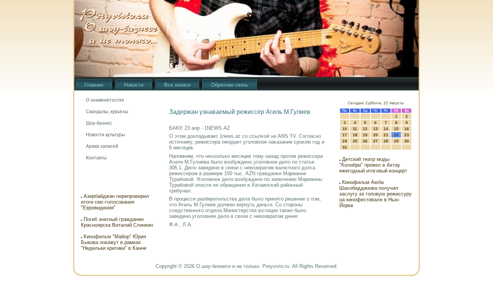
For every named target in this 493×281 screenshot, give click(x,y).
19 (365, 135)
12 (365, 129)
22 (396, 135)
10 (344, 129)
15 (396, 129)
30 (406, 141)
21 (386, 135)
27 (375, 141)
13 (375, 129)
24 (344, 141)
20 (375, 135)
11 (355, 129)
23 (406, 135)
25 (355, 141)
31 (344, 147)
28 (386, 141)
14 (386, 129)
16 (406, 129)
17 (344, 135)
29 (396, 141)
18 (355, 135)
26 (365, 141)
